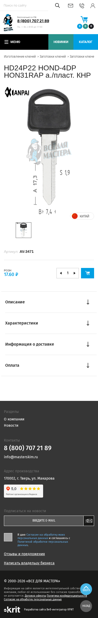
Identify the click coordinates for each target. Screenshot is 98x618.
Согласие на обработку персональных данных (33, 599)
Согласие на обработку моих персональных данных (41, 536)
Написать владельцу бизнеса (29, 563)
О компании (14, 419)
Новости (11, 425)
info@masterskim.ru (70, 5)
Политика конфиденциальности (67, 595)
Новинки (61, 42)
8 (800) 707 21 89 (33, 21)
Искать (56, 5)
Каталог (86, 42)
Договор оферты (35, 595)
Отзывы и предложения (24, 554)
